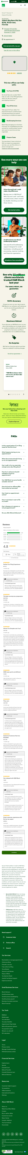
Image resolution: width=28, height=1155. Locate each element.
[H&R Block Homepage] (4, 1)
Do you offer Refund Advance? (11, 513)
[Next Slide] (23, 394)
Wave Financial (6, 1003)
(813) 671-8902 (8, 35)
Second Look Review (8, 971)
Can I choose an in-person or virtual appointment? (11, 507)
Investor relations (7, 1120)
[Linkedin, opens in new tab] (21, 1134)
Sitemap (4, 1095)
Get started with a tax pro (12, 46)
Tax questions (6, 1088)
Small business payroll (8, 999)
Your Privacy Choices (19, 1151)
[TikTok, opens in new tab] (3, 1134)
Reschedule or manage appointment (12, 960)
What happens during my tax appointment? (11, 453)
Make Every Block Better (8, 1108)
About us (4, 1106)
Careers (4, 1111)
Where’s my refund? (7, 1031)
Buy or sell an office (7, 1113)
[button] (21, 5)
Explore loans (5, 1063)
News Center (5, 1118)
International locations (8, 1093)
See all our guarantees (14, 353)
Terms (3, 1044)
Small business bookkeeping (10, 996)
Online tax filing (6, 962)
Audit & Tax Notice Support (9, 978)
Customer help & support (9, 1086)
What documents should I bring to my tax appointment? (12, 459)
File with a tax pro (7, 964)
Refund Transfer (6, 1070)
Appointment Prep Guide (9, 1024)
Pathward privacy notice (9, 1051)
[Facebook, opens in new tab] (8, 1134)
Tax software (5, 969)
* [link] (15, 100)
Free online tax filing (7, 966)
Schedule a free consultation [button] (14, 260)
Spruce (4, 1065)
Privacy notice (6, 1047)
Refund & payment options (9, 1026)
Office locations (6, 1090)
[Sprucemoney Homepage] (23, 1)
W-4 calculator (6, 1033)
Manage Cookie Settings (9, 1049)
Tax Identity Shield (7, 976)
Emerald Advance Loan (8, 1072)
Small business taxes (8, 994)
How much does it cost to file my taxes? (11, 500)
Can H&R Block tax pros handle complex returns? (12, 480)
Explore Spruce (14, 421)
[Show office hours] (14, 39)
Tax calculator (6, 1019)
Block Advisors (6, 992)
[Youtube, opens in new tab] (16, 1134)
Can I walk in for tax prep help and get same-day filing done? (11, 466)
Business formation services (10, 1001)
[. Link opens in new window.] (7, 1152)
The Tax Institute (6, 1122)
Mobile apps (5, 1017)
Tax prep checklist (7, 1021)
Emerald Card (6, 1067)
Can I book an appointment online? (10, 494)
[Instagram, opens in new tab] (12, 1134)
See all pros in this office (12, 50)
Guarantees (5, 1125)
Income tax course (7, 1115)
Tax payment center (7, 1028)
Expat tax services (7, 980)
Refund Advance (6, 1074)
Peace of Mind (6, 973)
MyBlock (4, 1015)
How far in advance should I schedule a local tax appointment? (10, 473)
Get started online (14, 210)
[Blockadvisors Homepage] (14, 1)
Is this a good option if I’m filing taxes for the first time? (12, 446)
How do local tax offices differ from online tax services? (11, 487)
